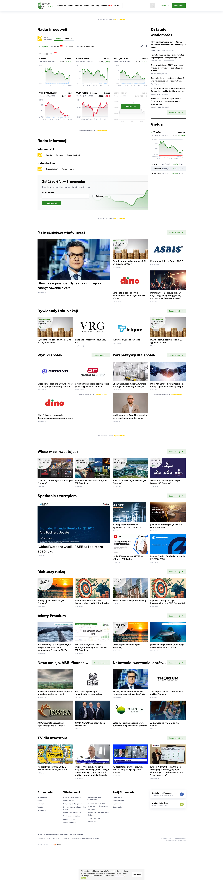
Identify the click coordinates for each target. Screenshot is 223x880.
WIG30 (42, 58)
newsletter (91, 821)
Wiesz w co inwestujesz (72, 813)
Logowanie (165, 5)
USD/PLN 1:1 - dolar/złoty (88, 93)
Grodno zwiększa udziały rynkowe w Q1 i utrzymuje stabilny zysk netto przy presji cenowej (55, 387)
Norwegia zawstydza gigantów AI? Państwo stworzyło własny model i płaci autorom (166, 101)
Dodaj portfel (52, 203)
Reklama (72, 834)
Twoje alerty (117, 797)
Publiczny (100, 196)
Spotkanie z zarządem (71, 816)
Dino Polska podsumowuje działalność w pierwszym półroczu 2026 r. (129, 296)
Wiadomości (61, 5)
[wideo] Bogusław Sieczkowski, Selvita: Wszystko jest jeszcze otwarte (128, 770)
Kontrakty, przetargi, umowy (98, 803)
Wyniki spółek (68, 801)
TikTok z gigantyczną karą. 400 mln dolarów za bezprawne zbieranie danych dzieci (168, 45)
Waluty (86, 5)
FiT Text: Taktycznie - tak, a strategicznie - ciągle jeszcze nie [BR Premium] (91, 647)
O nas (40, 834)
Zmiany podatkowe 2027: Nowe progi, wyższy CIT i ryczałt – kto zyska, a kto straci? (167, 68)
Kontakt (80, 834)
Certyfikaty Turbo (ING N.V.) (97, 806)
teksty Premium (69, 822)
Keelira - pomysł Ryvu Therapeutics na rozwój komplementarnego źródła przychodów (130, 418)
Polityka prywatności (51, 834)
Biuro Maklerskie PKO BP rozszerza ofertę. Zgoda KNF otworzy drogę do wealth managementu (167, 387)
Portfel (116, 5)
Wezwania (91, 809)
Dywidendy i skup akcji (72, 797)
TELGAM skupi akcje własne (126, 340)
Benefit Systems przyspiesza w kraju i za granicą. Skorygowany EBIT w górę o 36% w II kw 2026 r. (166, 296)
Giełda (70, 5)
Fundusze (78, 5)
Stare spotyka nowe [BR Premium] (129, 600)
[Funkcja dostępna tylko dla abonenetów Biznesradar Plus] (40, 38)
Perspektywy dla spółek (72, 804)
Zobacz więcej (174, 112)
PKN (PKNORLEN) (47, 93)
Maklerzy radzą (69, 819)
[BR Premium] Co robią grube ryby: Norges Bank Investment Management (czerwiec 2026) (54, 647)
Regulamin (64, 834)
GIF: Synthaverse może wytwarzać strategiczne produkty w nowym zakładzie (129, 387)
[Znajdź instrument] (152, 5)
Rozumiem (137, 875)
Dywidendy (95, 5)
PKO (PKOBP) (121, 58)
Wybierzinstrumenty (48, 38)
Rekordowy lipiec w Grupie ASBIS (166, 261)
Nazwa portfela (48, 192)
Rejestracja (178, 5)
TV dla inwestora (93, 818)
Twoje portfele (118, 801)
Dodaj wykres (131, 106)
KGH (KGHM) (83, 58)
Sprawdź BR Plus (119, 19)
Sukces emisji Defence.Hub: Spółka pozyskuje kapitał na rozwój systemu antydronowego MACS (55, 694)
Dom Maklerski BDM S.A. (90, 838)
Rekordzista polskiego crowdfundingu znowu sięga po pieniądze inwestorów (90, 694)
